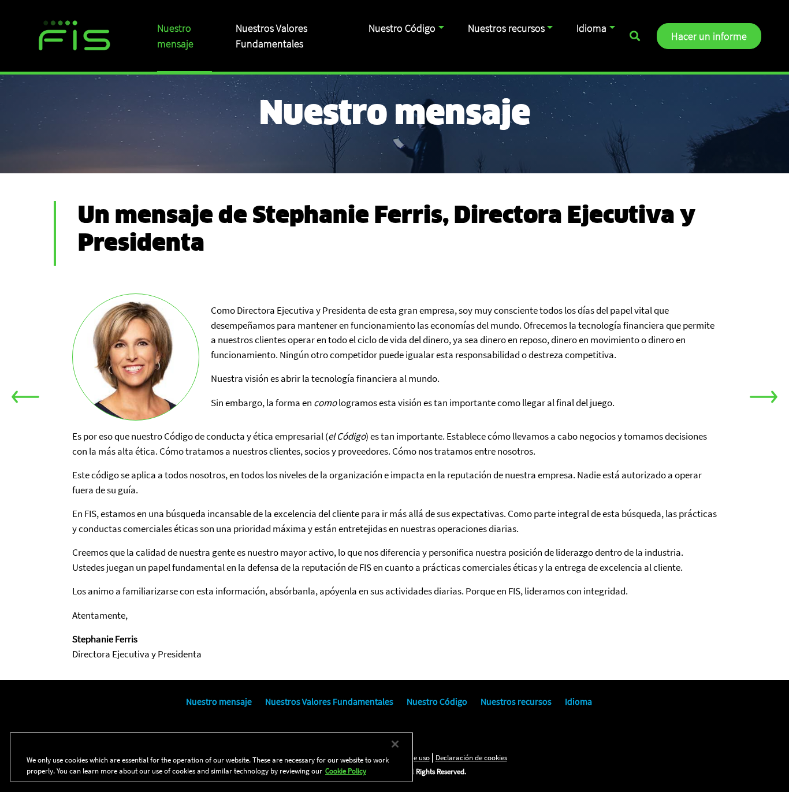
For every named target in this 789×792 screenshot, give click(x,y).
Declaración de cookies (471, 758)
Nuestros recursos (506, 28)
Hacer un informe (709, 36)
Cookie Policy (345, 771)
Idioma (591, 28)
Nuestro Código (402, 28)
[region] (211, 757)
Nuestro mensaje (175, 35)
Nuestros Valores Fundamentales (271, 35)
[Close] (395, 744)
